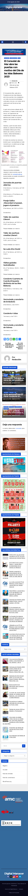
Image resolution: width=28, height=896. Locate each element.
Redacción (14, 81)
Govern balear (13, 58)
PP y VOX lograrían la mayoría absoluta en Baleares (19, 346)
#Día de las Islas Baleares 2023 (14, 86)
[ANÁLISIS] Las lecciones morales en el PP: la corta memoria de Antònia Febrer (17, 556)
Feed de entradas (8, 773)
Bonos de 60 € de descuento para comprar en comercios (16, 686)
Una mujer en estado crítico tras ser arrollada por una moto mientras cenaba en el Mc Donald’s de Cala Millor (13, 720)
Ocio (19, 58)
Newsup (22, 883)
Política (11, 392)
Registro (5, 765)
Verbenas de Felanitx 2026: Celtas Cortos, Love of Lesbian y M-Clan (17, 601)
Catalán (11, 406)
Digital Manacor (14, 7)
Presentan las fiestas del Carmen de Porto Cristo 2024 (16, 729)
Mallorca (12, 374)
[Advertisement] (14, 26)
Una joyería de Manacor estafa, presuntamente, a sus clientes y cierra (16, 660)
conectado (18, 428)
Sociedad (6, 408)
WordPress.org (7, 781)
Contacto (21, 889)
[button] (23, 42)
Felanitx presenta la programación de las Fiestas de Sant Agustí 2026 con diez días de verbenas (12, 575)
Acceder (5, 769)
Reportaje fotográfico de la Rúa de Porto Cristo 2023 (9, 345)
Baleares (7, 58)
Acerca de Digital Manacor (11, 889)
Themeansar (14, 885)
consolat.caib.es (17, 174)
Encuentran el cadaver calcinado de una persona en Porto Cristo (16, 703)
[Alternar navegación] (13, 42)
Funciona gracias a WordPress (9, 883)
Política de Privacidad (14, 892)
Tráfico (6, 376)
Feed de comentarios (9, 777)
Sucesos (17, 374)
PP (15, 392)
